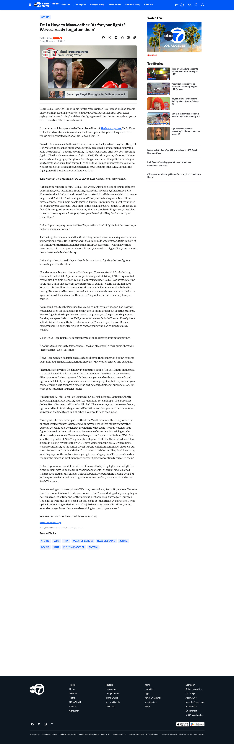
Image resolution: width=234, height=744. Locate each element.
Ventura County (132, 4)
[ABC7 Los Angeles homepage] (46, 5)
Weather (73, 693)
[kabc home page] (37, 689)
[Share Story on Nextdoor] (122, 37)
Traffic (72, 698)
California (148, 4)
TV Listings (190, 693)
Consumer (74, 711)
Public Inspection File (136, 734)
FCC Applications (152, 734)
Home (72, 689)
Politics (72, 706)
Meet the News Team (195, 702)
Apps (147, 693)
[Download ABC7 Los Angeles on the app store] (182, 724)
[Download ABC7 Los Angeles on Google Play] (197, 724)
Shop (147, 706)
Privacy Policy (35, 734)
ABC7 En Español (153, 698)
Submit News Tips (194, 689)
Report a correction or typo (50, 522)
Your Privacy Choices (49, 734)
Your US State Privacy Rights (89, 734)
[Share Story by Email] (128, 37)
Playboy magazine (111, 128)
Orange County (97, 4)
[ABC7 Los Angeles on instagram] (45, 724)
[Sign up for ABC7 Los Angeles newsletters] (52, 724)
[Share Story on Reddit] (116, 37)
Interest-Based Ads (119, 734)
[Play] (174, 37)
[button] (30, 4)
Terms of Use (105, 734)
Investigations (151, 702)
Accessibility (191, 706)
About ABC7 (191, 698)
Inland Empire (114, 4)
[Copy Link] (134, 37)
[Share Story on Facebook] (103, 37)
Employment (191, 711)
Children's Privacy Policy (67, 734)
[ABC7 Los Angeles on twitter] (39, 724)
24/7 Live (65, 4)
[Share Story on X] (109, 37)
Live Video (149, 689)
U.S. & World (75, 702)
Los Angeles (80, 4)
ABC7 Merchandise (194, 715)
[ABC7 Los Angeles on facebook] (32, 724)
